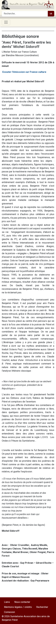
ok (51, 13)
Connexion (9, 612)
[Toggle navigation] (6, 22)
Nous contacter (22, 602)
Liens (7, 602)
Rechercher (42, 607)
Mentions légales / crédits (18, 607)
